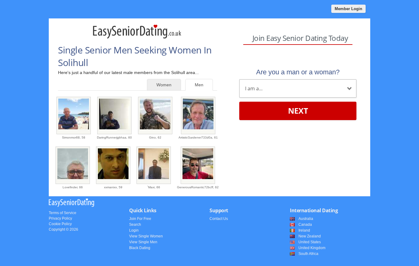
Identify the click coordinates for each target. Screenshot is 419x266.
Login (134, 230)
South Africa (308, 254)
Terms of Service (62, 213)
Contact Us (219, 219)
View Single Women (146, 236)
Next (298, 110)
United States (309, 242)
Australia (305, 219)
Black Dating (139, 248)
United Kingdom (311, 248)
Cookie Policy (60, 224)
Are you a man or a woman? (298, 72)
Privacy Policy (60, 218)
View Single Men (143, 242)
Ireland (304, 230)
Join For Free (140, 219)
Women (163, 84)
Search (135, 224)
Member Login (348, 8)
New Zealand (309, 236)
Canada (305, 224)
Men (199, 84)
